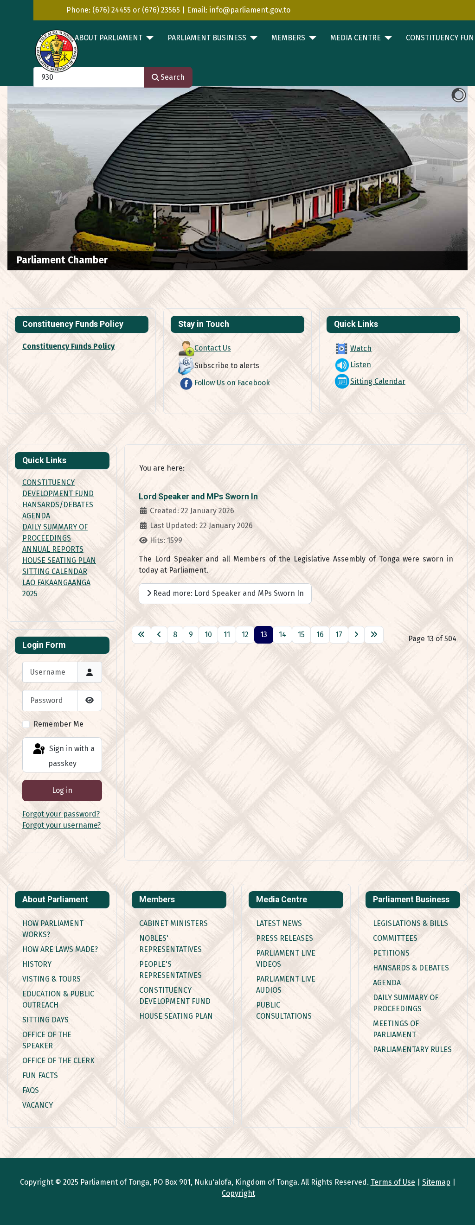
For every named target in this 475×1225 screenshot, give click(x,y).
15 (301, 634)
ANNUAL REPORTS (52, 549)
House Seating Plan (176, 1016)
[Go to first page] (141, 635)
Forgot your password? (61, 814)
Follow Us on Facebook (232, 382)
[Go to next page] (356, 635)
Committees (395, 938)
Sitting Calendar (377, 381)
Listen (360, 364)
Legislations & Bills (410, 923)
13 (263, 634)
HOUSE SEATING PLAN (59, 560)
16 (320, 634)
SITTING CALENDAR (54, 571)
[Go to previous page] (159, 635)
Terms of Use (393, 1182)
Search (172, 77)
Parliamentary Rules (412, 1049)
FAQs (30, 1090)
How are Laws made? (60, 949)
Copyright (238, 1193)
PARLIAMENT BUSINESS (206, 37)
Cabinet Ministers (173, 923)
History (36, 964)
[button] (439, 178)
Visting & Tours (51, 979)
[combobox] (88, 77)
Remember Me (58, 724)
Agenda (387, 982)
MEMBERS (288, 37)
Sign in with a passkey (71, 756)
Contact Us (212, 348)
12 (245, 634)
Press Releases (284, 938)
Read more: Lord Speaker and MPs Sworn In (227, 593)
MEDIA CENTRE (355, 37)
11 (227, 634)
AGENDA (36, 515)
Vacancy (37, 1105)
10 (208, 634)
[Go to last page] (374, 635)
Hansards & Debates (411, 967)
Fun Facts (40, 1075)
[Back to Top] (459, 1208)
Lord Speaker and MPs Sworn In (198, 496)
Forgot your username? (61, 825)
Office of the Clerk (58, 1060)
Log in (62, 790)
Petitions (391, 953)
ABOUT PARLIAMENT (108, 37)
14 (282, 634)
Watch (361, 348)
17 (338, 634)
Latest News (279, 923)
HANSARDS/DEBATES (57, 504)
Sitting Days (45, 1019)
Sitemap (436, 1182)
